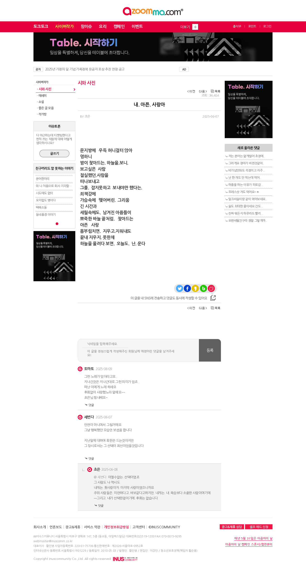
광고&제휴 (73, 527)
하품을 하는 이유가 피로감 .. (245, 184)
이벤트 (137, 27)
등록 (210, 350)
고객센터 (138, 527)
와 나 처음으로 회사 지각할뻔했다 (56, 186)
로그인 (267, 26)
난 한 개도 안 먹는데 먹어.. (244, 177)
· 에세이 (42, 95)
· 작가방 (42, 114)
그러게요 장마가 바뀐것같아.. (246, 163)
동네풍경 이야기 (46, 214)
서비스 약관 (92, 527)
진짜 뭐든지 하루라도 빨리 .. (245, 213)
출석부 (237, 26)
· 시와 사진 (44, 89)
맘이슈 (86, 27)
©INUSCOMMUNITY (164, 527)
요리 (102, 27)
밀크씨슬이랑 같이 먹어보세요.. (247, 199)
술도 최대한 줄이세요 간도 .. (245, 206)
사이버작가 (64, 27)
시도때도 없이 (44, 193)
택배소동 (41, 207)
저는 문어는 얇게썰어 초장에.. (246, 156)
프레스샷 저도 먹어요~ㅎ (243, 192)
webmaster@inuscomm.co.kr (52, 541)
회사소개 (39, 527)
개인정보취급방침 (116, 527)
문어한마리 (42, 178)
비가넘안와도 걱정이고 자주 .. (246, 170)
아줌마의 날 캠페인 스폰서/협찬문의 (249, 544)
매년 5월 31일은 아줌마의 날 (253, 538)
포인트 (252, 26)
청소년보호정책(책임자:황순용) (179, 550)
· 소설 (40, 101)
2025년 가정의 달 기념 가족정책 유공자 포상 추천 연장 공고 (84, 69)
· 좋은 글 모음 (45, 108)
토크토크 (40, 27)
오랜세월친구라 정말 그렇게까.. (247, 220)
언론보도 (55, 527)
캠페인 (119, 27)
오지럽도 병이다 (46, 200)
